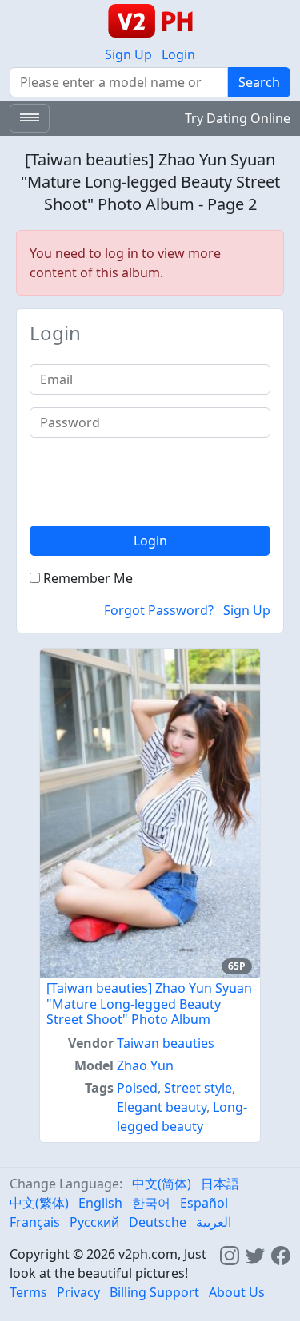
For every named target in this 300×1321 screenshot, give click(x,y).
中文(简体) (161, 1183)
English (100, 1203)
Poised (137, 1088)
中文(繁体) (39, 1203)
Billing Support (154, 1292)
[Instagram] (229, 1254)
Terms (28, 1292)
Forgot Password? (159, 610)
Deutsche (157, 1222)
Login (178, 54)
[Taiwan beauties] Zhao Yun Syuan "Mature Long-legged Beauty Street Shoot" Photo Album (149, 1003)
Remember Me (86, 578)
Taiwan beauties (165, 1043)
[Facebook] (280, 1254)
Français (35, 1222)
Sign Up (128, 54)
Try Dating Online (237, 118)
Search (259, 82)
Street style (198, 1088)
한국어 (151, 1203)
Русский (94, 1222)
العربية (213, 1222)
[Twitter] (255, 1254)
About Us (237, 1292)
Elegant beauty (161, 1107)
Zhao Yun (145, 1065)
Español (204, 1203)
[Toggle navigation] (30, 118)
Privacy (78, 1292)
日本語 (220, 1183)
